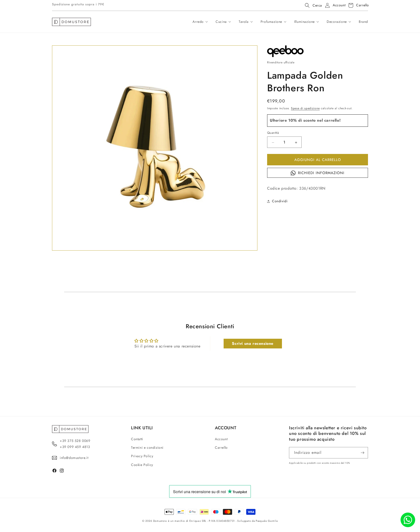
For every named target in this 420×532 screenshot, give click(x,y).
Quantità (273, 133)
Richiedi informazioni (321, 173)
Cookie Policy (142, 464)
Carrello (221, 447)
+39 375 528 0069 (75, 440)
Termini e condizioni (147, 447)
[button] (312, 5)
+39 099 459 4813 (75, 446)
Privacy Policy (142, 456)
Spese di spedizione (305, 108)
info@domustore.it (74, 457)
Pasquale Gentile (267, 521)
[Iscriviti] (362, 452)
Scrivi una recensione (252, 343)
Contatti (137, 439)
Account (221, 439)
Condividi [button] (280, 201)
